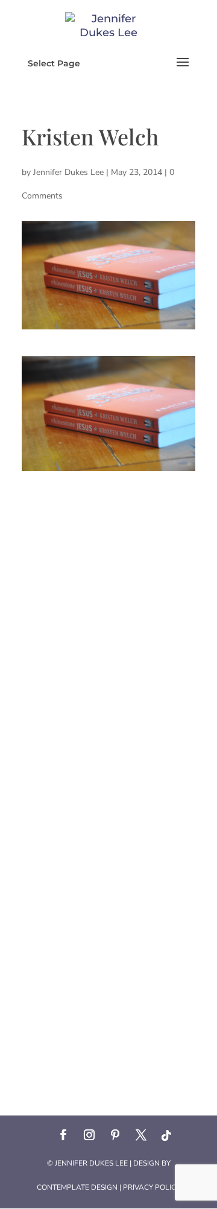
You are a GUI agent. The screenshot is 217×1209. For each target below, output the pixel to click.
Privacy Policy (151, 1187)
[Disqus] (108, 622)
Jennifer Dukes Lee (68, 172)
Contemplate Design (77, 1187)
